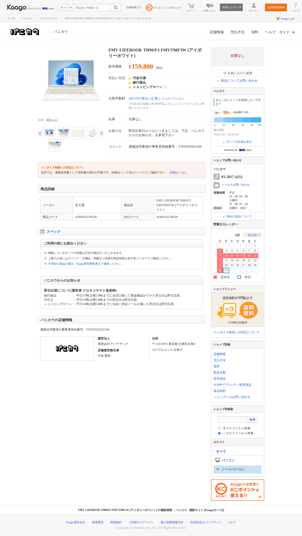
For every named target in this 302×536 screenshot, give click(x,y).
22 (255, 260)
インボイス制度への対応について (237, 332)
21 (249, 260)
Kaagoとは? (288, 18)
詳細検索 (131, 7)
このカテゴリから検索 (238, 433)
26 (237, 265)
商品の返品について (239, 216)
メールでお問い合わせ (235, 184)
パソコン (27, 18)
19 (237, 260)
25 (232, 265)
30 (219, 270)
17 (226, 260)
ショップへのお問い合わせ (232, 397)
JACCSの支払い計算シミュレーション (157, 98)
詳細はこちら (178, 172)
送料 (254, 32)
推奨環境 (97, 522)
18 (232, 260)
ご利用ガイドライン (141, 522)
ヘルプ (296, 10)
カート (191, 10)
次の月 (252, 235)
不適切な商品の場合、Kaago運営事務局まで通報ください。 (85, 263)
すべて (221, 451)
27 (243, 265)
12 (237, 255)
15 (255, 255)
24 (226, 265)
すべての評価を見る (239, 141)
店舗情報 (217, 32)
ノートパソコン (48, 18)
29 (255, 265)
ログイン (254, 10)
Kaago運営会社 (76, 522)
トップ (11, 18)
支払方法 (238, 32)
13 (243, 255)
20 (243, 260)
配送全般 (220, 372)
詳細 (165, 87)
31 (226, 270)
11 (232, 255)
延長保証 (220, 378)
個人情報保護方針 (172, 522)
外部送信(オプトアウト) (205, 522)
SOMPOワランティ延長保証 (233, 384)
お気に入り (209, 8)
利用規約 (116, 522)
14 (249, 255)
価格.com (51, 119)
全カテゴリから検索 (237, 428)
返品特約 (220, 391)
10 (226, 255)
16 (220, 260)
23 (220, 265)
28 (249, 265)
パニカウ (61, 32)
